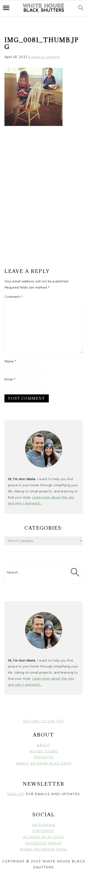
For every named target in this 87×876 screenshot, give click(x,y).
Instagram (43, 825)
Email (10, 379)
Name (10, 361)
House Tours (44, 751)
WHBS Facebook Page (43, 849)
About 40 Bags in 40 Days (44, 763)
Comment (13, 296)
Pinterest (43, 831)
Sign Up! (15, 794)
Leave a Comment (45, 57)
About (43, 745)
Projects (44, 757)
